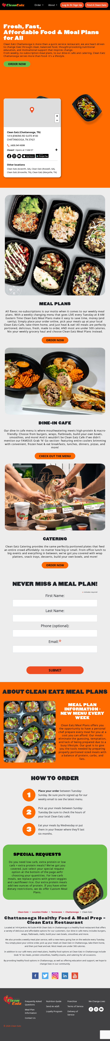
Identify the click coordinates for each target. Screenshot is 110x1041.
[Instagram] (14, 155)
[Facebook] (9, 155)
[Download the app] (28, 155)
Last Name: (55, 610)
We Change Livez (97, 1001)
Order (38, 5)
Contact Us (30, 1018)
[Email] (19, 155)
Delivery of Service (72, 1013)
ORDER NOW (17, 64)
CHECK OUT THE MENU (55, 456)
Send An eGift (52, 1006)
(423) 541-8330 (18, 145)
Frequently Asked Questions (33, 1003)
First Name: (55, 595)
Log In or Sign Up (72, 5)
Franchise (72, 1001)
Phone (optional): (55, 626)
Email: (55, 641)
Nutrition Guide (53, 1001)
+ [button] (57, 116)
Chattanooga (72, 912)
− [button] (57, 120)
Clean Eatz (23, 912)
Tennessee (56, 912)
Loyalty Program (54, 1011)
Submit (55, 670)
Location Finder (40, 912)
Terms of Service (75, 1006)
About (51, 5)
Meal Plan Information (31, 1011)
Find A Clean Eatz (96, 5)
